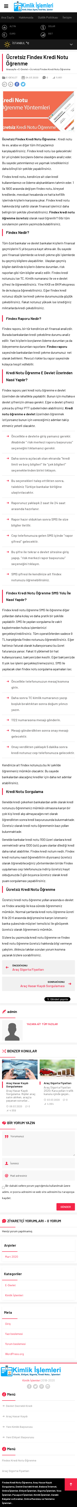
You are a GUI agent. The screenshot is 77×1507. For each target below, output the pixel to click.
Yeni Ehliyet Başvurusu (20, 1437)
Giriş (8, 1323)
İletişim (67, 17)
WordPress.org (14, 1354)
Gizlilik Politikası (48, 17)
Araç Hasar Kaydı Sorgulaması (42, 986)
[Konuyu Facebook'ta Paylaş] (16, 84)
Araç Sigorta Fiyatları (28, 969)
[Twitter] (35, 1386)
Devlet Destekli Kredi (19, 1405)
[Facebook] (29, 1386)
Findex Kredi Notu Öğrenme (19, 1460)
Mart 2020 (11, 1256)
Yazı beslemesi (14, 1333)
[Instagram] (47, 1386)
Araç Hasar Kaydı (17, 1416)
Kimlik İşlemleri (14, 1295)
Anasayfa (11, 69)
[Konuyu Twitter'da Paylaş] (23, 84)
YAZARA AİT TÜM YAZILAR (42, 1024)
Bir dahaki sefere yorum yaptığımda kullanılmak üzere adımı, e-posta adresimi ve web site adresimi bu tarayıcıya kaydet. (38, 1192)
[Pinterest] (41, 1386)
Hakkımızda (26, 17)
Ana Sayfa (7, 17)
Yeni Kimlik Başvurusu (19, 1426)
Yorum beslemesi (15, 1344)
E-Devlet (23, 69)
